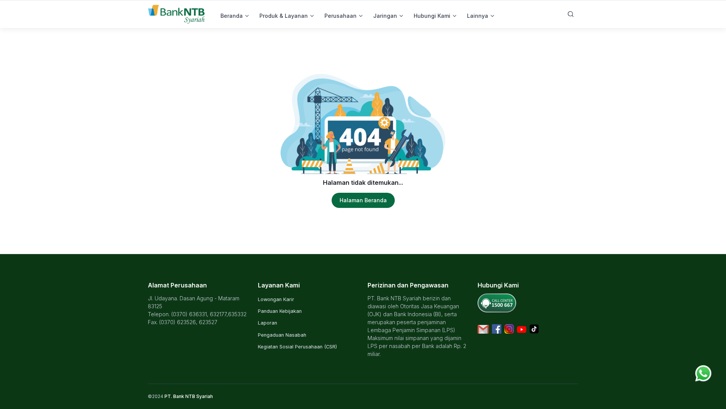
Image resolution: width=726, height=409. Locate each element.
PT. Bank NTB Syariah (188, 396)
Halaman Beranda (363, 200)
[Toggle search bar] (570, 14)
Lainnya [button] (477, 15)
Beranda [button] (231, 15)
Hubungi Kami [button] (432, 15)
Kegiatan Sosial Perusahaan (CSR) (297, 347)
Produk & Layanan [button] (283, 15)
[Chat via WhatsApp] (703, 372)
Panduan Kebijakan (280, 311)
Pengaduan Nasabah (282, 335)
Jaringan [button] (385, 15)
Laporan (267, 323)
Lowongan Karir (276, 299)
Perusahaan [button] (340, 15)
